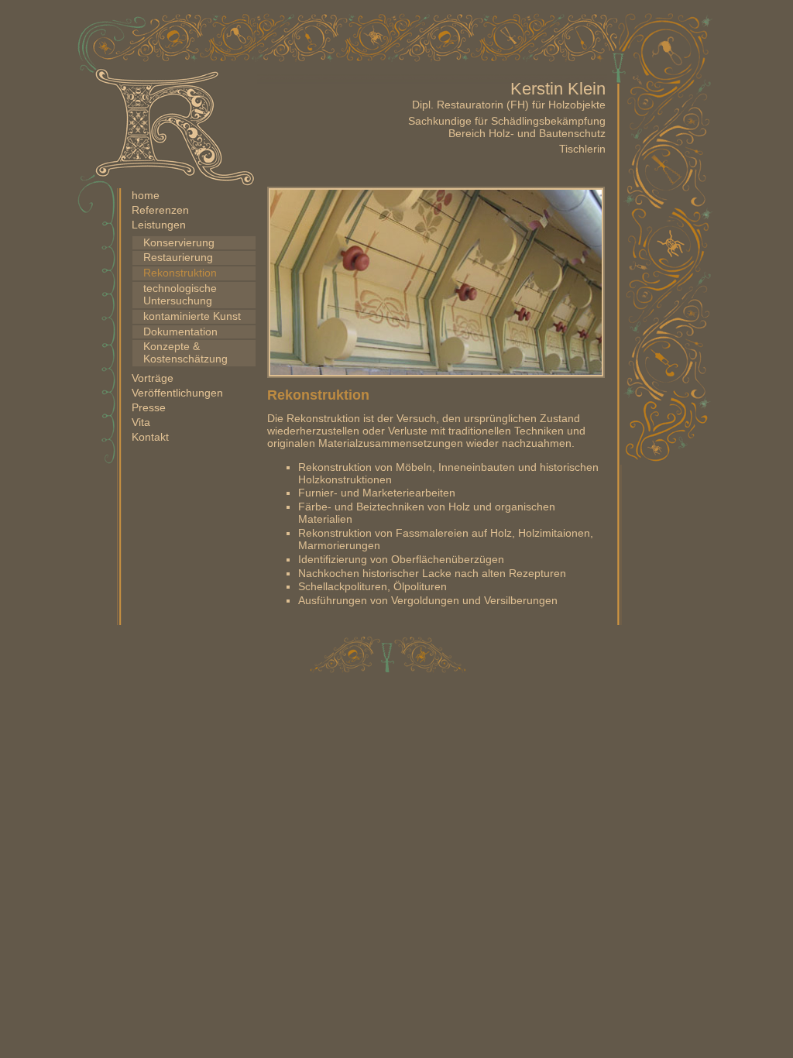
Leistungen (159, 225)
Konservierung (179, 243)
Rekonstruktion (180, 273)
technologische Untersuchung (180, 295)
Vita (141, 422)
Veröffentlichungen (177, 393)
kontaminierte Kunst (192, 316)
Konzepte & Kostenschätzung (185, 353)
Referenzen (160, 210)
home (146, 195)
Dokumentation (180, 332)
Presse (149, 408)
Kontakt (150, 437)
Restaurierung (178, 257)
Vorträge (152, 378)
